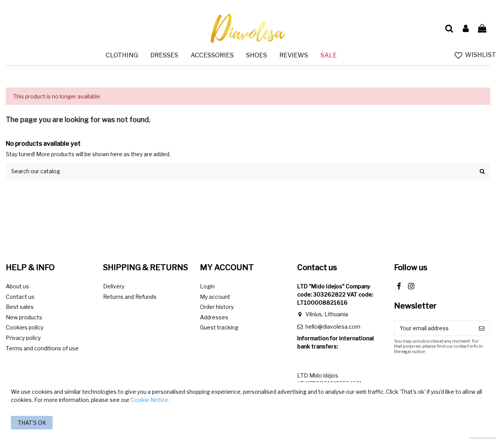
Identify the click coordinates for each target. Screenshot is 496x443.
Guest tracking (219, 327)
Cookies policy (24, 327)
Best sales (20, 306)
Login (207, 286)
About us (17, 286)
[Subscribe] (482, 328)
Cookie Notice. (150, 399)
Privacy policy (23, 337)
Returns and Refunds (130, 296)
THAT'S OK (32, 422)
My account (215, 296)
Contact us (20, 296)
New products (24, 317)
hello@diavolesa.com (332, 326)
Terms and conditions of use (42, 348)
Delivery (113, 286)
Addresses (214, 317)
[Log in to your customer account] (465, 28)
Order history (217, 306)
